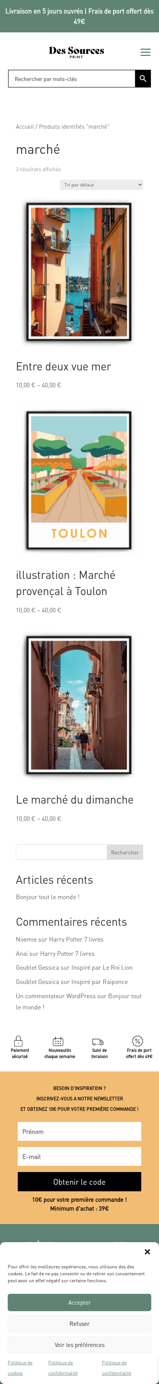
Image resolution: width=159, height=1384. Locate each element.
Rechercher (125, 852)
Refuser (79, 1323)
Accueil (25, 126)
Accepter (79, 1302)
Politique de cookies (20, 1368)
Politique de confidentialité (63, 1368)
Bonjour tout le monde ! (48, 897)
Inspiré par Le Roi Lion (102, 967)
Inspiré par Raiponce (99, 981)
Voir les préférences (80, 1345)
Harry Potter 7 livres (76, 939)
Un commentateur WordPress (56, 996)
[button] (147, 1252)
